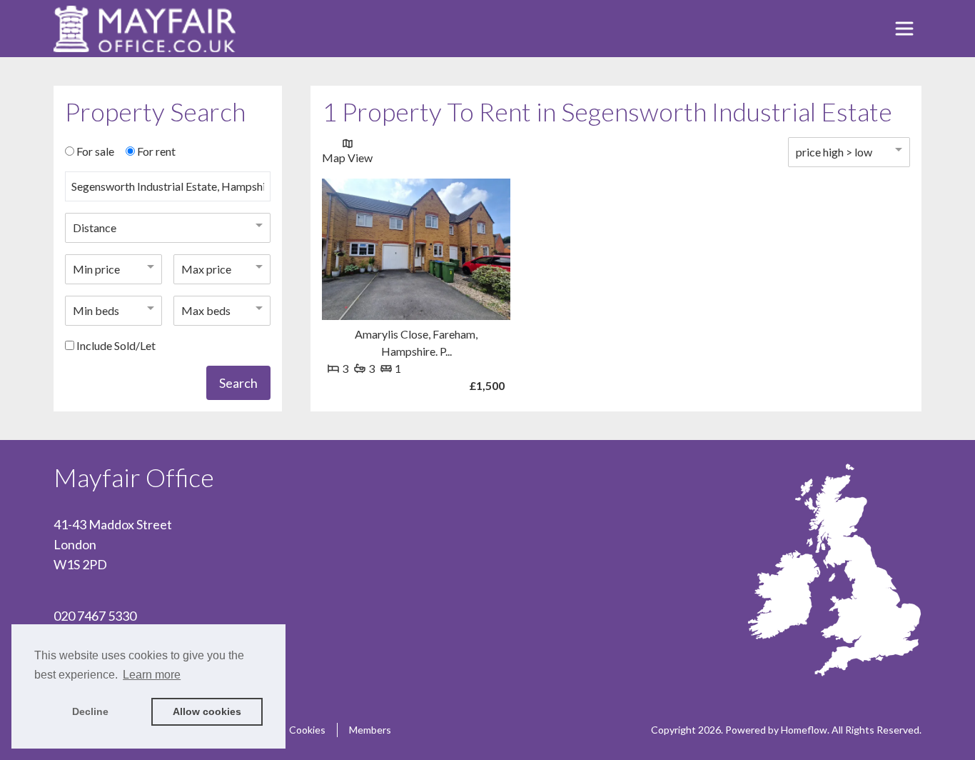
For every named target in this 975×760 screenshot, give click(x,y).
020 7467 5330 (95, 616)
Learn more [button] (152, 675)
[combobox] (168, 192)
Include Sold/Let (116, 345)
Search (238, 383)
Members (370, 730)
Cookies (307, 730)
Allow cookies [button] (207, 711)
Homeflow (804, 730)
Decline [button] (90, 711)
